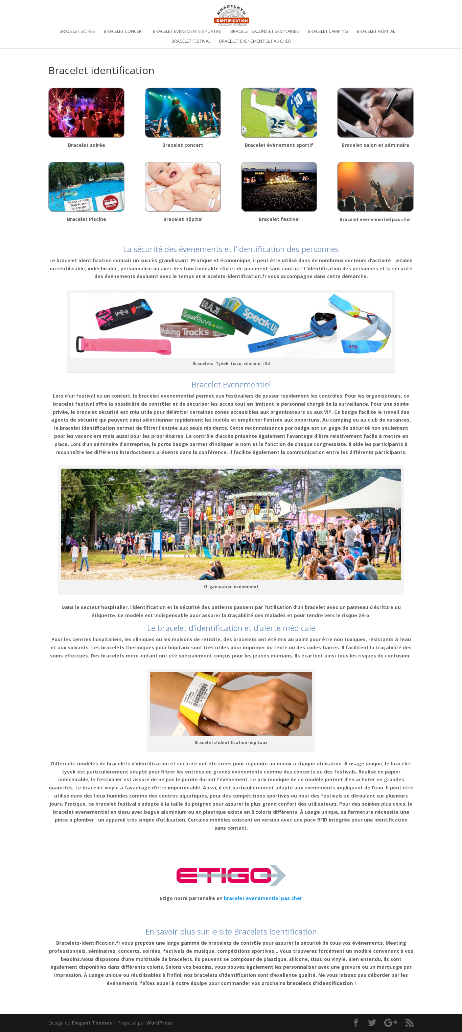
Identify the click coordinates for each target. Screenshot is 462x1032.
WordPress (159, 1022)
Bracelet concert (124, 31)
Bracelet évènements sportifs (187, 31)
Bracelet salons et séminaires (264, 31)
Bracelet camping (328, 31)
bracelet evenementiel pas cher (263, 898)
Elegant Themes (92, 1022)
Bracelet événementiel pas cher (255, 41)
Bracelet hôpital (376, 31)
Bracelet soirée (77, 31)
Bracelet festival (190, 41)
